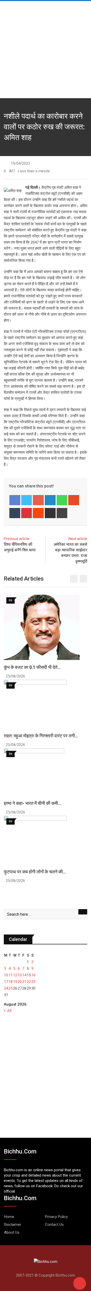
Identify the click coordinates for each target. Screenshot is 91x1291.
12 (15, 975)
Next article (78, 538)
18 (11, 981)
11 (11, 975)
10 (6, 975)
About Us (11, 1232)
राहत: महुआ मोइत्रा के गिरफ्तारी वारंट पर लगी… (41, 735)
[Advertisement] (45, 48)
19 (15, 981)
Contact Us (54, 1224)
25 (11, 988)
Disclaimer (12, 1224)
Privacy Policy (56, 1216)
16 (33, 975)
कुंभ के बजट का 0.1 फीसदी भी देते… (32, 667)
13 (20, 975)
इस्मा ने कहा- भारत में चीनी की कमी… (32, 803)
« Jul (7, 1010)
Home (9, 1216)
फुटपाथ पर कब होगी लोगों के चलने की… (35, 871)
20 (20, 981)
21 (24, 981)
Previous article (16, 538)
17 (6, 981)
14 (24, 975)
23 (33, 981)
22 (29, 981)
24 (6, 988)
